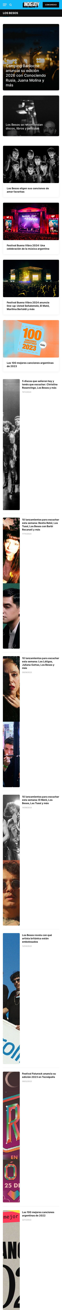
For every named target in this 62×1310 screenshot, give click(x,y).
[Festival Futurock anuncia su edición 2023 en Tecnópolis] (11, 1137)
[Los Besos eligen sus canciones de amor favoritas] (31, 164)
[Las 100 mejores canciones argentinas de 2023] (31, 339)
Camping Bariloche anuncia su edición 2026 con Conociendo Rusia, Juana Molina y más (26, 75)
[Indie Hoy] (31, 4)
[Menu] (5, 4)
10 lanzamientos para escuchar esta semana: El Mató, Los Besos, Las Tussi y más (40, 800)
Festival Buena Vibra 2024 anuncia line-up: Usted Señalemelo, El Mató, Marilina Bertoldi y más (28, 306)
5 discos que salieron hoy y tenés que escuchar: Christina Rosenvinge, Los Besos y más (40, 384)
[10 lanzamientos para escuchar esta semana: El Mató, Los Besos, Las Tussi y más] (11, 860)
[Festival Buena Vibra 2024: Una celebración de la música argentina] (31, 221)
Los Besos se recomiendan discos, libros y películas (24, 126)
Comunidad (51, 5)
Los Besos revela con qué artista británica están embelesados (37, 938)
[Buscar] (10, 4)
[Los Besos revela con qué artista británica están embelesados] (11, 998)
